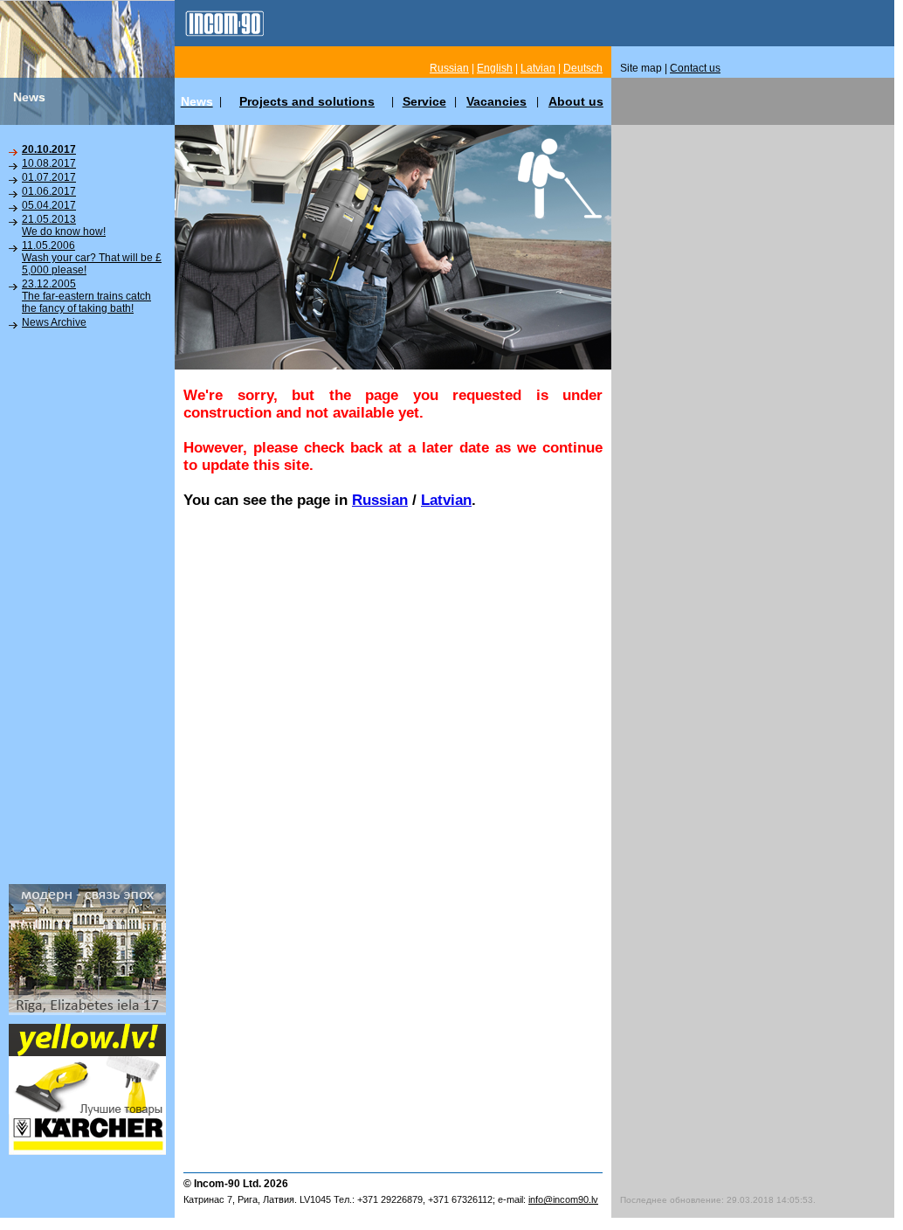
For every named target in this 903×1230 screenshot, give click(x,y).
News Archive (54, 322)
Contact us (695, 68)
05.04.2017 (49, 205)
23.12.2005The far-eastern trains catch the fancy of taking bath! (86, 296)
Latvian (446, 500)
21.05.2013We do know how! (64, 225)
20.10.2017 (49, 149)
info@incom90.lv (563, 1199)
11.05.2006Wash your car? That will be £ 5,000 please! (92, 257)
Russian (380, 500)
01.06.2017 (49, 191)
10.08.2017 (49, 163)
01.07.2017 (49, 177)
